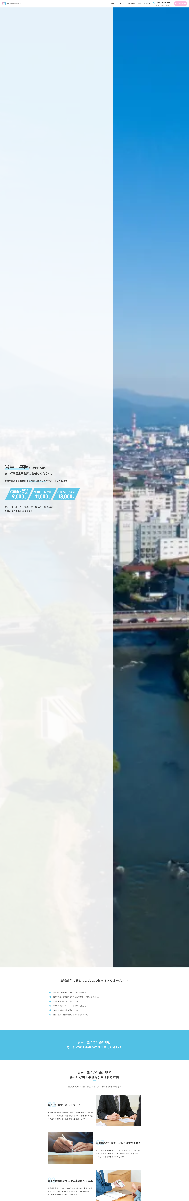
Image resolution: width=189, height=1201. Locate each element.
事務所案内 (131, 3)
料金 (139, 3)
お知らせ (147, 3)
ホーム (113, 3)
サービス (121, 3)
